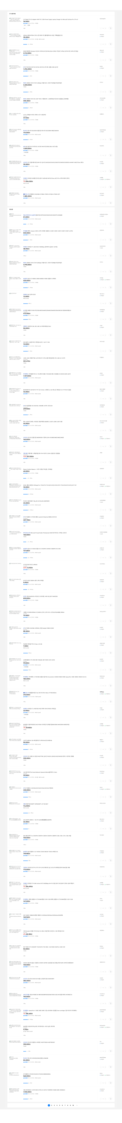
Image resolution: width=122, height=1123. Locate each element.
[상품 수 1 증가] (105, 28)
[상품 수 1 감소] (101, 28)
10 (73, 1105)
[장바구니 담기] (110, 28)
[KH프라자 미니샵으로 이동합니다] (103, 692)
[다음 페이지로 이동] (77, 1105)
